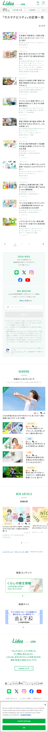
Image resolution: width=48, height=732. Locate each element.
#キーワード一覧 (21, 552)
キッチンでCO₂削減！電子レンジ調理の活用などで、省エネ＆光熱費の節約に (31, 103)
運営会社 (36, 698)
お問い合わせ (10, 698)
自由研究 (33, 10)
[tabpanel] (16, 522)
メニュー (43, 4)
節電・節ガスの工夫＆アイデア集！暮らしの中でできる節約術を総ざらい (32, 56)
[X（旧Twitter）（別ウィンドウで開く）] (24, 272)
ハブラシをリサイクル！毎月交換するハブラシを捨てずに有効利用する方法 (32, 223)
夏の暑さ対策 (18, 10)
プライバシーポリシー (17, 351)
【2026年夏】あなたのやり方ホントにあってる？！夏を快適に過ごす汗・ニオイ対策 (23, 416)
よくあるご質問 (25, 698)
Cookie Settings (24, 721)
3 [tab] (24, 542)
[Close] (45, 704)
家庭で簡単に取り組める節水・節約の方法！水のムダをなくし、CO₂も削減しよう (32, 123)
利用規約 (31, 351)
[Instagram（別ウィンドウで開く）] (31, 272)
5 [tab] (27, 542)
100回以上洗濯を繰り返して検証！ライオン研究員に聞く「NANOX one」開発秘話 (32, 187)
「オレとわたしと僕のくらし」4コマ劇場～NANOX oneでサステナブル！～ (32, 166)
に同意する (25, 300)
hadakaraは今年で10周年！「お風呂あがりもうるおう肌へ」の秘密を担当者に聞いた (16, 529)
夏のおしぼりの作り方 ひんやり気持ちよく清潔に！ (35, 444)
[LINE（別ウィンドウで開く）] (16, 272)
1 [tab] (21, 542)
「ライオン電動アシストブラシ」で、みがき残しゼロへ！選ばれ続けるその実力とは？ (35, 432)
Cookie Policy (25, 715)
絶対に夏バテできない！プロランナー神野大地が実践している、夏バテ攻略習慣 (35, 476)
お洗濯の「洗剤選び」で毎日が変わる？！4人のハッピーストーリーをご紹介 (32, 37)
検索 (38, 4)
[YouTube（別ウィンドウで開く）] (28, 280)
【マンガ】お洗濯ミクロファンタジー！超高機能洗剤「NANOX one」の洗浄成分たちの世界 (32, 205)
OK (24, 728)
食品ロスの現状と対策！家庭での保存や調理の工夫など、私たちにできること (32, 82)
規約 (21, 300)
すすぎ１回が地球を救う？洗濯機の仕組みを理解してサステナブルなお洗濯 (32, 146)
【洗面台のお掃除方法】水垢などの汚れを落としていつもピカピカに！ (35, 459)
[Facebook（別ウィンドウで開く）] (20, 280)
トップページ (8, 552)
